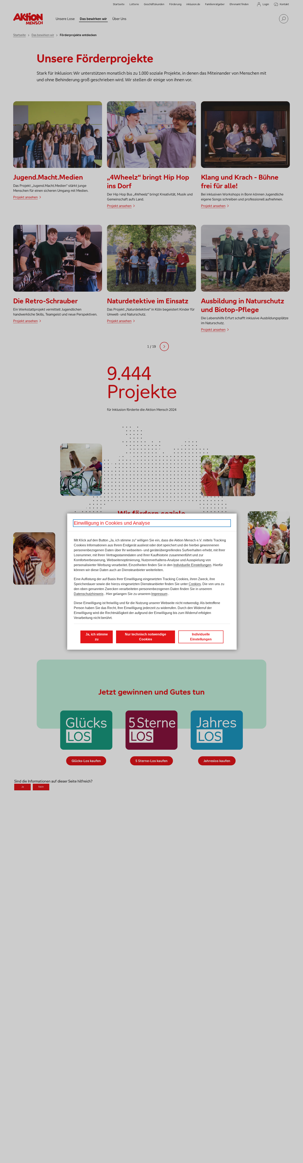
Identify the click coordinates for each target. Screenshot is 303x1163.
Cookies (195, 584)
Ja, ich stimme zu (97, 637)
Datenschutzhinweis (88, 594)
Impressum (159, 594)
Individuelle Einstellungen (192, 565)
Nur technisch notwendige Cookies (145, 637)
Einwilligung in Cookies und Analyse (112, 523)
